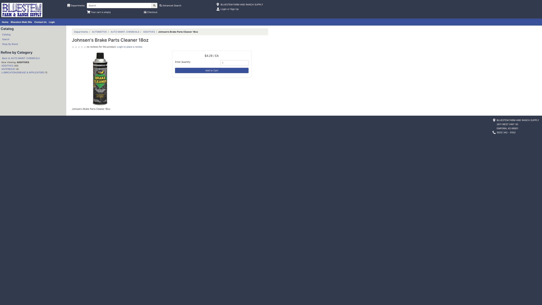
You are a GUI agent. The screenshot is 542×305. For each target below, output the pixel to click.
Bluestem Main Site (21, 22)
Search (5, 39)
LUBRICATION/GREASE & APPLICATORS (22, 72)
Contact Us (40, 22)
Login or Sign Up (230, 9)
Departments (81, 31)
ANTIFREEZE (8, 69)
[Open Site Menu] (218, 4)
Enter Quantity (182, 61)
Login (52, 22)
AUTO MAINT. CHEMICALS (125, 31)
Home (5, 22)
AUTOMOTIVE (99, 31)
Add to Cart (211, 70)
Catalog (6, 34)
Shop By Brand (10, 44)
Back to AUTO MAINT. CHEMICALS (21, 58)
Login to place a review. (130, 46)
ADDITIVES (7, 65)
